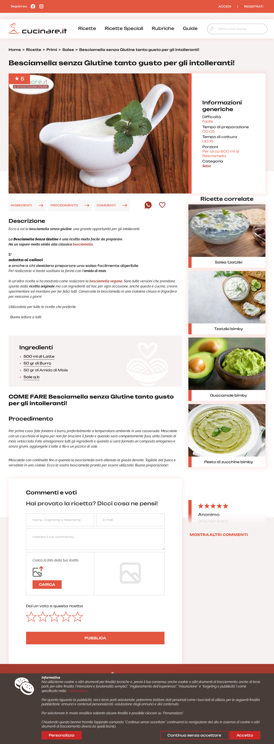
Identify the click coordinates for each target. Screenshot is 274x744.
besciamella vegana (105, 281)
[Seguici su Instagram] (40, 6)
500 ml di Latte (39, 356)
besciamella (83, 244)
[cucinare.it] (37, 28)
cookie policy (77, 691)
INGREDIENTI (21, 205)
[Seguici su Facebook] (32, 6)
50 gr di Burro (37, 363)
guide (190, 28)
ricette (87, 28)
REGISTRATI (253, 6)
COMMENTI (106, 205)
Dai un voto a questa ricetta (54, 606)
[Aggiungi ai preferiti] (162, 205)
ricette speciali (124, 28)
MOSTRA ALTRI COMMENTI (219, 535)
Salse (206, 166)
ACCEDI (224, 6)
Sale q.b (32, 377)
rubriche (163, 28)
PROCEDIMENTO (64, 205)
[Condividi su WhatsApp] (148, 207)
